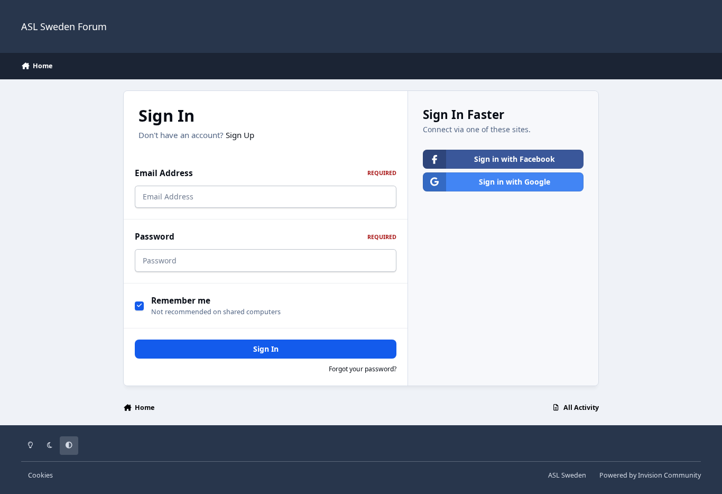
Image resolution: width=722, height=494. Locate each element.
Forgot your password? (362, 368)
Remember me (180, 300)
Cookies (40, 475)
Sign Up (240, 135)
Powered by (650, 475)
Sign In (266, 349)
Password (265, 236)
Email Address (265, 173)
